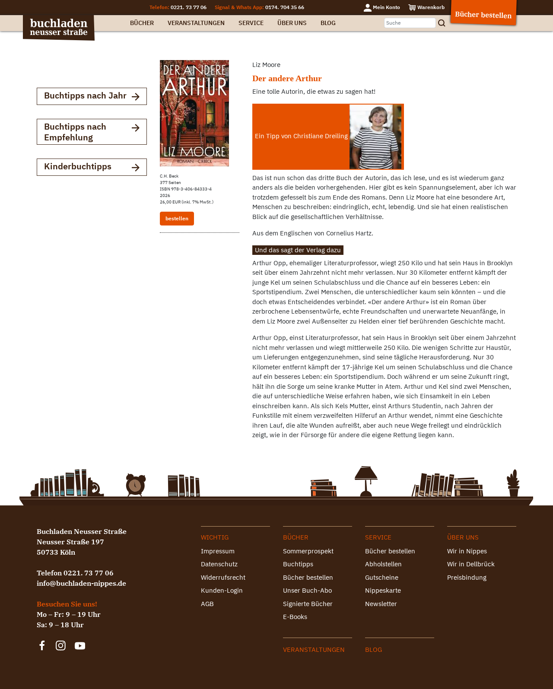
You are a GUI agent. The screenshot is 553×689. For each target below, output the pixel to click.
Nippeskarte (383, 590)
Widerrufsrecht (223, 577)
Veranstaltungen (196, 23)
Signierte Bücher (308, 604)
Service (251, 23)
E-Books (295, 617)
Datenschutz (219, 564)
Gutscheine (381, 577)
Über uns (292, 23)
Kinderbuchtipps (77, 166)
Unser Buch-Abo (307, 590)
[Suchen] (444, 23)
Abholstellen (383, 564)
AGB (207, 604)
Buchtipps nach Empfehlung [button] (75, 132)
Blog (328, 23)
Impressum (218, 551)
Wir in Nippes (467, 551)
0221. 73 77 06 (189, 7)
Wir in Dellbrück (471, 564)
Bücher (142, 23)
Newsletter (381, 604)
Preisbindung (466, 577)
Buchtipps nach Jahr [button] (85, 95)
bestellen (176, 218)
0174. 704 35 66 (284, 7)
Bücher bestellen (308, 577)
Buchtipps (298, 564)
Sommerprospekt (308, 551)
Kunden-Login (222, 590)
